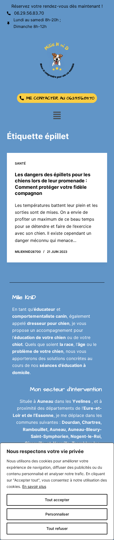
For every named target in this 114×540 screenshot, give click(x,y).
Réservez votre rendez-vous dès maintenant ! (57, 6)
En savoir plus (34, 486)
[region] (57, 491)
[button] (57, 115)
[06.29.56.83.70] (9, 13)
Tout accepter (57, 499)
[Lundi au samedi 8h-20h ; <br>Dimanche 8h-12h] (8, 23)
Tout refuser (57, 528)
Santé (20, 163)
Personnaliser (57, 514)
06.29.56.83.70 (29, 13)
